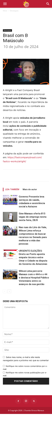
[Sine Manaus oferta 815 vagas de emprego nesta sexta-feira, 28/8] (10, 217)
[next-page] (9, 291)
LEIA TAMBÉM (12, 189)
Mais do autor (30, 189)
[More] (42, 52)
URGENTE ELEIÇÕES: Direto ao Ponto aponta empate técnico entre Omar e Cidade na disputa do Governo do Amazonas (33, 257)
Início (5, 10)
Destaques (14, 10)
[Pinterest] (28, 52)
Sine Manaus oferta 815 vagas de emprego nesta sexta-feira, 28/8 (32, 217)
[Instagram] (26, 401)
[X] (21, 52)
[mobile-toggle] (5, 4)
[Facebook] (15, 52)
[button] (48, 4)
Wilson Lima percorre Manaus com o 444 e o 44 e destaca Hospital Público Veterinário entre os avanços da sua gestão (34, 278)
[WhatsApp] (35, 52)
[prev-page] (4, 291)
